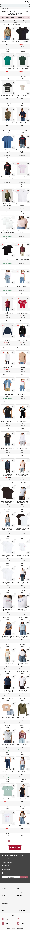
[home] (0, 8)
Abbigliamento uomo (23, 17)
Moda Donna (7, 865)
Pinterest (22, 923)
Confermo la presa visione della (12, 880)
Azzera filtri (17, 24)
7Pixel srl (13, 928)
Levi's (10, 24)
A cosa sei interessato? (7, 862)
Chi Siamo (4, 888)
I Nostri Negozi (20, 892)
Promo (18, 899)
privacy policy (18, 880)
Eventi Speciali (20, 895)
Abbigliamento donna (8, 17)
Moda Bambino (7, 872)
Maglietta (3, 24)
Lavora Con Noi (5, 899)
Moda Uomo (7, 869)
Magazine (19, 888)
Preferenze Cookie (21, 910)
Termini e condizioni (6, 906)
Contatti (3, 895)
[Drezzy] (15, 2)
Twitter (21, 919)
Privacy (3, 910)
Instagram (7, 919)
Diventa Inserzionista (6, 892)
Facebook (7, 923)
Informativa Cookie (21, 906)
